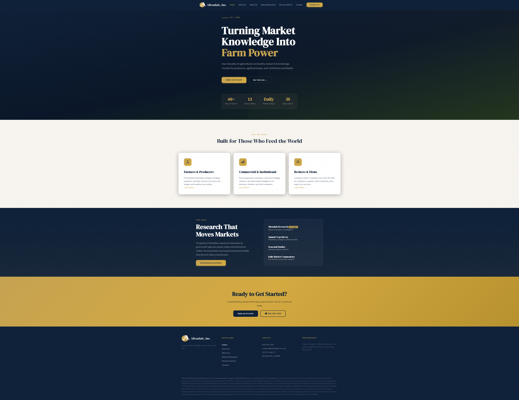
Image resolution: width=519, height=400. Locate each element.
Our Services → (260, 80)
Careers (299, 5)
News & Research (268, 5)
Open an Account (234, 79)
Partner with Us (285, 5)
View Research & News (211, 263)
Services (242, 5)
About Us (253, 5)
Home (232, 5)
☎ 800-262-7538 (273, 313)
